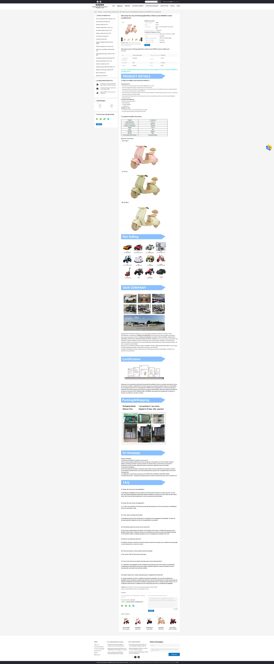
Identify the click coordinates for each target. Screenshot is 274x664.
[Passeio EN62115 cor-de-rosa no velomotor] (97, 92)
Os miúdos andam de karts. (102, 30)
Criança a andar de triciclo (102, 33)
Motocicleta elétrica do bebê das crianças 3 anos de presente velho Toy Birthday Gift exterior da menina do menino (172, 628)
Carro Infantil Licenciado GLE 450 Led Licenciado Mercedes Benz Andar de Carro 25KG (137, 645)
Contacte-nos (164, 5)
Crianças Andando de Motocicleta (111, 11)
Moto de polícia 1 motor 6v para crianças (135, 587)
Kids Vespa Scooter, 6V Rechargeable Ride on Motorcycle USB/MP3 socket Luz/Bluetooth (131, 44)
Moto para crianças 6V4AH (151, 587)
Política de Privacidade (102, 662)
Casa (113, 5)
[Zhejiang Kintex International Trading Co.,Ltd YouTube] (100, 2)
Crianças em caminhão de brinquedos (105, 49)
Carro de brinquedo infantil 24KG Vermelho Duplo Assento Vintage (115, 653)
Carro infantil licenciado (102, 21)
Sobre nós (127, 5)
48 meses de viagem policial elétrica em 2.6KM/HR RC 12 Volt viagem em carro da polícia (117, 649)
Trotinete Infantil (100, 39)
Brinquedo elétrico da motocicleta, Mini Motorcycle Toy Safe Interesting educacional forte (161, 628)
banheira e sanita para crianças (103, 69)
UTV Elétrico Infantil (101, 36)
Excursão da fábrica (137, 5)
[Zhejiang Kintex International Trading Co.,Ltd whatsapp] (101, 119)
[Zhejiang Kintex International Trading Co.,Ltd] (100, 6)
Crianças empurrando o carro (103, 27)
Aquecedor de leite (101, 75)
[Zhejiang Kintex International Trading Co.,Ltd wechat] (105, 119)
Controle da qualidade (151, 5)
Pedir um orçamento (167, 1)
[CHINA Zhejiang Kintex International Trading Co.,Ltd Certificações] (100, 105)
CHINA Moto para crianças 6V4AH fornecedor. (118, 662)
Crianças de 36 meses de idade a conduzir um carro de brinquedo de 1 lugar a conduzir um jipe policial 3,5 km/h (117, 645)
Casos (178, 5)
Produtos (119, 5)
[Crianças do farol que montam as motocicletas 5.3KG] (97, 88)
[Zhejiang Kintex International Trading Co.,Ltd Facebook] (97, 2)
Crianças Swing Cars (101, 24)
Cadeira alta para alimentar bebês (104, 67)
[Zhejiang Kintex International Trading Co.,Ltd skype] (109, 119)
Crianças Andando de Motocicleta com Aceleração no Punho (135, 588)
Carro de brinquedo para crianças (104, 18)
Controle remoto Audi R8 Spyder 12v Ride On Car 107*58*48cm (138, 652)
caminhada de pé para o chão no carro (105, 53)
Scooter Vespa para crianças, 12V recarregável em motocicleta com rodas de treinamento (126, 628)
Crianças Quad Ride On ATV (103, 61)
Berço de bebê (99, 72)
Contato (147, 44)
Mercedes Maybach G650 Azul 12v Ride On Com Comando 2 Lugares (138, 649)
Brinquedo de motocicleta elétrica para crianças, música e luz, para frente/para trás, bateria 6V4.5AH (108, 85)
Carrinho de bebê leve (101, 64)
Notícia (172, 5)
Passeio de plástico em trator (103, 46)
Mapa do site (97, 654)
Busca (159, 1)
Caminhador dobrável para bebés (104, 58)
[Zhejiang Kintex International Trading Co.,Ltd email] (98, 119)
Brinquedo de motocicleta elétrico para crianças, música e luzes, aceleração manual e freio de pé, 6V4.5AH (149, 628)
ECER (177, 662)
